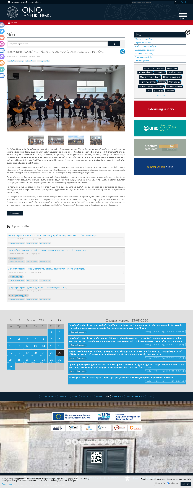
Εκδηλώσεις (148, 82)
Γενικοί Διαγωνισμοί (174, 86)
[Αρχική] (9, 22)
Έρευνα (99, 396)
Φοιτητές (117, 396)
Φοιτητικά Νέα (43, 61)
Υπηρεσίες (87, 396)
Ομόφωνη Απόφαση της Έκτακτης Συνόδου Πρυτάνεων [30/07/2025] (37, 287)
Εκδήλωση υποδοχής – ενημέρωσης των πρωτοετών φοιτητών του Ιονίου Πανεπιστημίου (46, 269)
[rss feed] (110, 441)
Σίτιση (149, 91)
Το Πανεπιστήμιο (47, 396)
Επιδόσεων (173, 483)
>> (60, 320)
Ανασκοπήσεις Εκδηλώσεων (154, 68)
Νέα (15, 23)
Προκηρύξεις (172, 68)
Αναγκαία (161, 483)
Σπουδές (74, 396)
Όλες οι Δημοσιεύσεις (144, 39)
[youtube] (82, 441)
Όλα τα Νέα (160, 95)
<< (11, 320)
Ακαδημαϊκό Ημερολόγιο (145, 46)
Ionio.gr (150, 396)
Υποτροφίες (174, 81)
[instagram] (89, 441)
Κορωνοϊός (170, 91)
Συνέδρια (160, 72)
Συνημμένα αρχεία (19, 295)
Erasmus (158, 90)
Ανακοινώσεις (146, 72)
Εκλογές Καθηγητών (175, 72)
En (183, 2)
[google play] (117, 441)
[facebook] (68, 441)
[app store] (125, 441)
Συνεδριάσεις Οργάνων (145, 50)
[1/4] (36, 140)
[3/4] (75, 140)
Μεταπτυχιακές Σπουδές (151, 86)
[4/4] (95, 140)
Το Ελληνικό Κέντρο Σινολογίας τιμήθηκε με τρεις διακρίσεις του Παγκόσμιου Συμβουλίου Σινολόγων (121, 377)
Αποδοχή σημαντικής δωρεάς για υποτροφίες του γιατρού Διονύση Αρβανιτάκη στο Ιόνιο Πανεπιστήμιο (52, 235)
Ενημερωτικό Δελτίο (143, 57)
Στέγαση (162, 82)
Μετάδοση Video (142, 60)
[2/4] (55, 140)
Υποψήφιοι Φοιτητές (134, 396)
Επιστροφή (15, 213)
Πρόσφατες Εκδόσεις (144, 53)
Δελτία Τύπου (30, 61)
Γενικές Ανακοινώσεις (15, 61)
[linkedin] (96, 441)
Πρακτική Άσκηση (172, 77)
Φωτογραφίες (16, 258)
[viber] (103, 441)
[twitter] (75, 441)
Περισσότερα (7, 484)
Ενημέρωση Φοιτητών (144, 42)
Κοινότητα (63, 396)
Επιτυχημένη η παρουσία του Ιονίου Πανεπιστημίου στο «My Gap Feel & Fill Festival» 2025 (47, 250)
